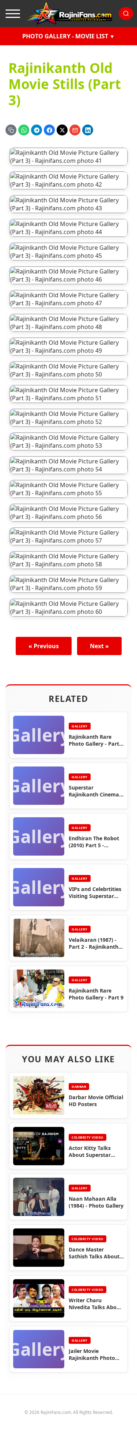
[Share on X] (62, 130)
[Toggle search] (126, 13)
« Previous (43, 646)
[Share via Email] (74, 130)
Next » (99, 646)
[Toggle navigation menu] (12, 13)
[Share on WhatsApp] (23, 130)
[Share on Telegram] (36, 130)
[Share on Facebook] (49, 130)
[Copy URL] (10, 130)
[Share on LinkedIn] (87, 130)
